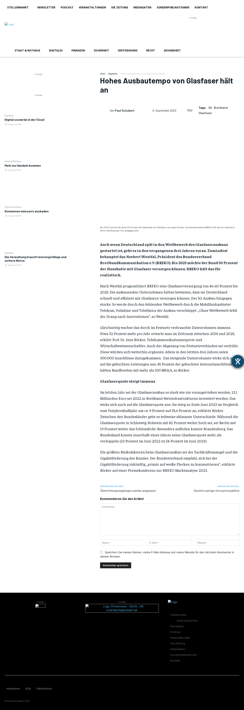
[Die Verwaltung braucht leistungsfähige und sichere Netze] (38, 283)
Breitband (221, 107)
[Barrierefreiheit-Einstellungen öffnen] (237, 361)
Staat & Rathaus (13, 161)
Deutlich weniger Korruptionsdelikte (216, 490)
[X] (86, 85)
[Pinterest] (86, 94)
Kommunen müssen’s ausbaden (27, 211)
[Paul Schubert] (105, 110)
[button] (234, 50)
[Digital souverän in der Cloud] (38, 142)
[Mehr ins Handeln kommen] (38, 188)
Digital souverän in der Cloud (24, 119)
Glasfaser (205, 113)
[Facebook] (86, 76)
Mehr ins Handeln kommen (23, 165)
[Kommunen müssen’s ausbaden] (38, 233)
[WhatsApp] (86, 103)
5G (210, 107)
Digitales (9, 115)
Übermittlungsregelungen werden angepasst (128, 490)
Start (102, 73)
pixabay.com (131, 230)
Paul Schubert (125, 110)
